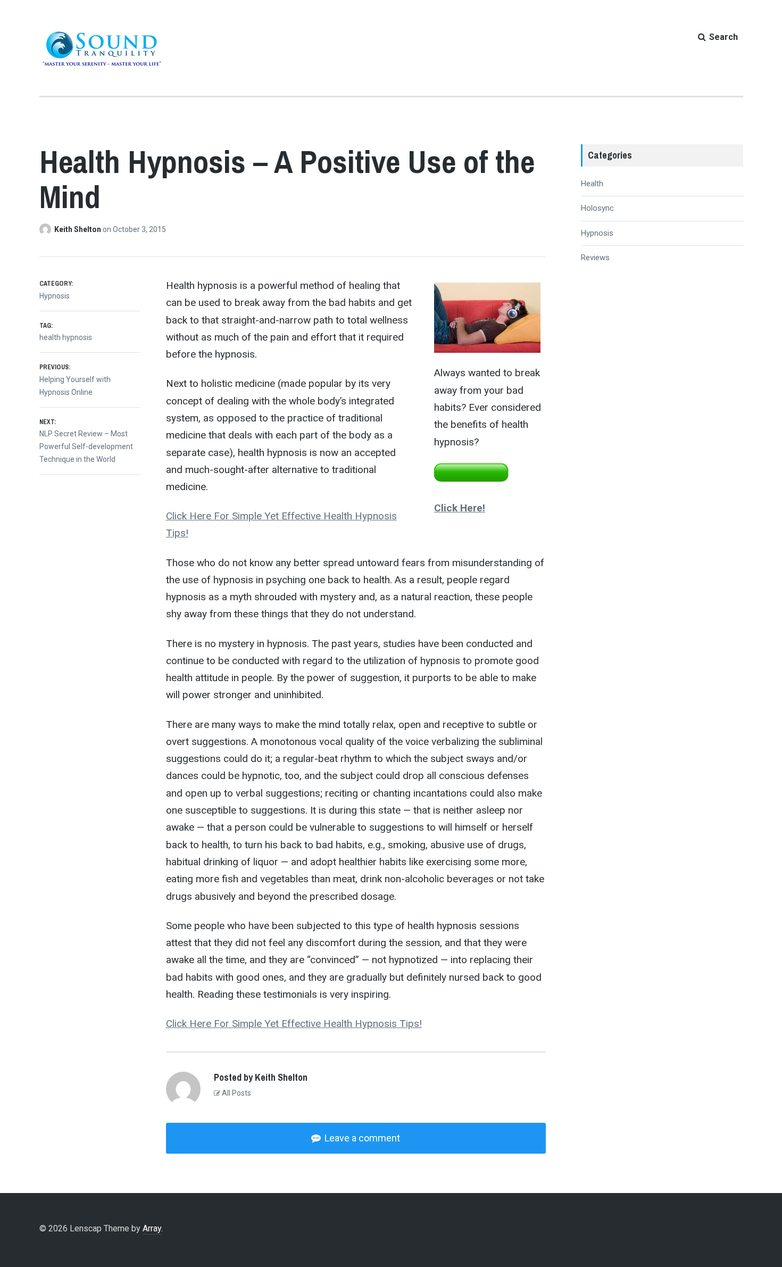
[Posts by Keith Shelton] (46, 229)
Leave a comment (361, 1138)
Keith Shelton (78, 229)
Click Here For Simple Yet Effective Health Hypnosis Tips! (294, 1023)
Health (592, 183)
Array (152, 1228)
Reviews (595, 257)
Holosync (597, 208)
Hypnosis (54, 296)
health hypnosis (65, 337)
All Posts (235, 1093)
